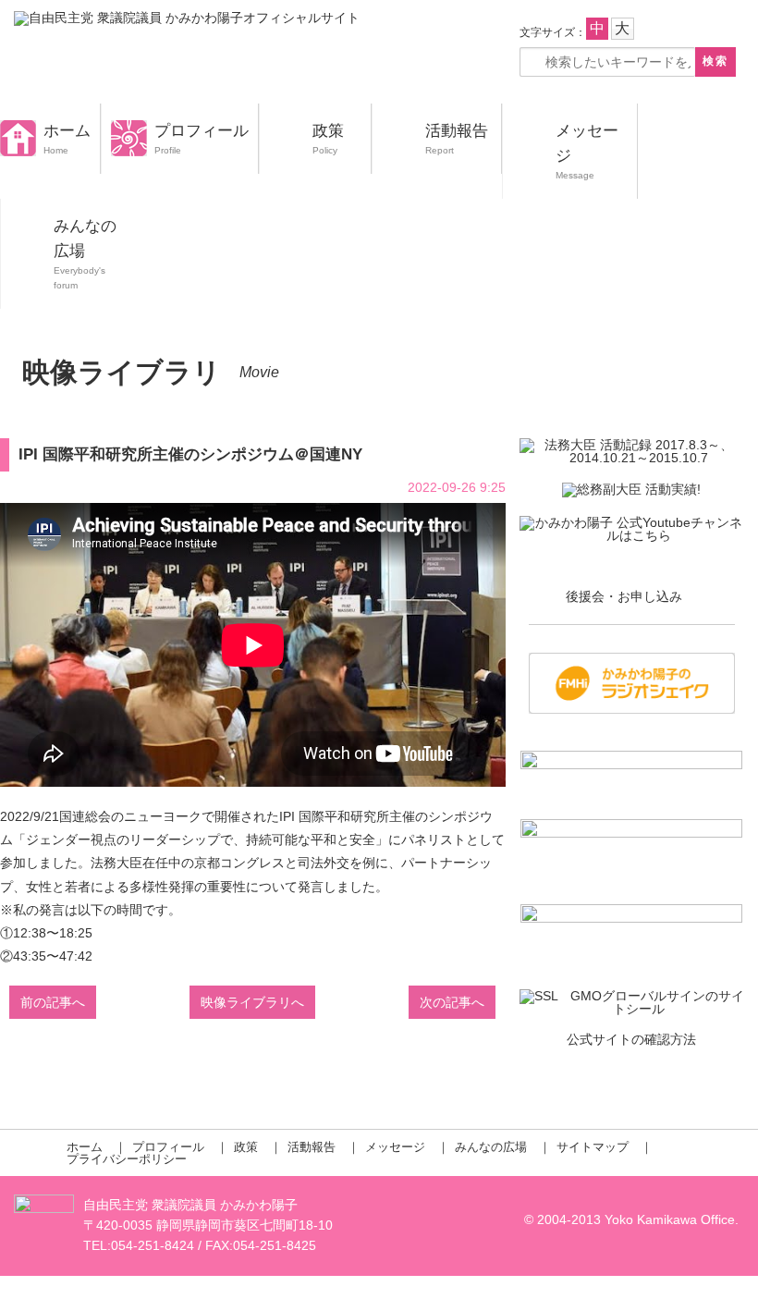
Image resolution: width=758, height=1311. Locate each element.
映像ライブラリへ (252, 1002)
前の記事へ (52, 1002)
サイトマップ (592, 1147)
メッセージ (395, 1147)
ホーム (67, 131)
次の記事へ (452, 1002)
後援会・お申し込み (624, 596)
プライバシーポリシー (127, 1159)
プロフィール (201, 131)
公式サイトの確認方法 (631, 1039)
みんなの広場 (491, 1147)
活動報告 (456, 131)
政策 (328, 131)
